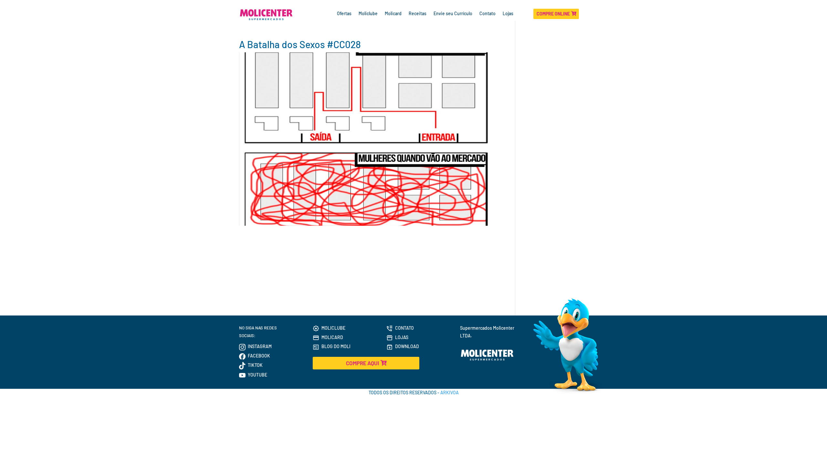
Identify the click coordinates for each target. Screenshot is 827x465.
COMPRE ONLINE (553, 13)
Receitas (417, 13)
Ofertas (344, 13)
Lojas (508, 13)
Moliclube (368, 13)
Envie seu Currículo (453, 13)
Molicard (393, 13)
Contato (487, 13)
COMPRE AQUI (362, 363)
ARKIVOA (449, 392)
